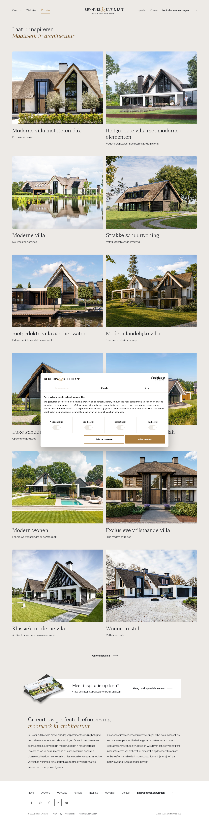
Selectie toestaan (104, 439)
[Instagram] (40, 802)
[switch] (88, 427)
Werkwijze (31, 10)
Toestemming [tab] (62, 388)
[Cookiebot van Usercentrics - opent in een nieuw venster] (152, 379)
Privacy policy (57, 814)
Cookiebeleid (70, 814)
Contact (154, 10)
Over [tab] (147, 388)
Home (31, 792)
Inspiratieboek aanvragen (150, 792)
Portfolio (45, 10)
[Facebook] (31, 802)
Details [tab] (104, 388)
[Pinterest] (49, 802)
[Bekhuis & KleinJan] (104, 10)
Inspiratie (141, 10)
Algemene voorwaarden (88, 814)
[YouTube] (66, 802)
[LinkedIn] (58, 802)
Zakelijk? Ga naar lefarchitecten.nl (168, 814)
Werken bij (110, 792)
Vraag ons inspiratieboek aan (148, 688)
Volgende (100, 655)
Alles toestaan (145, 439)
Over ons (16, 10)
